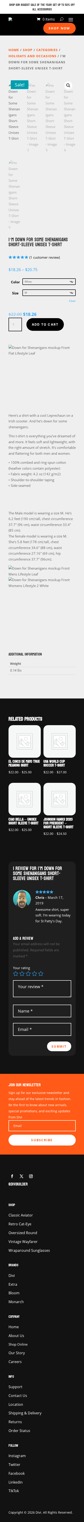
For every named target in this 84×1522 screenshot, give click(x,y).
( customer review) (44, 257)
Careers (15, 1361)
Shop (27, 50)
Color (15, 282)
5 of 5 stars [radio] (40, 973)
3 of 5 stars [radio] (28, 973)
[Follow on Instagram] (30, 1176)
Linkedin (16, 1482)
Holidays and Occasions (32, 56)
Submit (59, 1046)
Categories (47, 50)
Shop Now (59, 28)
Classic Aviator (21, 1215)
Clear (72, 301)
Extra (13, 1284)
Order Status (19, 1430)
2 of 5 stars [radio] (22, 973)
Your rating (21, 968)
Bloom (14, 1292)
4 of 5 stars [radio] (34, 973)
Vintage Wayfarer (23, 1241)
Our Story (17, 1352)
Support (15, 1386)
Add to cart (45, 324)
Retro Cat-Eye (20, 1223)
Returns (15, 1421)
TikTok (14, 1490)
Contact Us (18, 1395)
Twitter (14, 1464)
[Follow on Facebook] (12, 1176)
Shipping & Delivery (25, 1413)
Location (16, 1404)
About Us (16, 1335)
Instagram (17, 1455)
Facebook (17, 1473)
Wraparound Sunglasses (29, 1250)
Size (15, 293)
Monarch (16, 1301)
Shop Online (18, 1344)
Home (14, 50)
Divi (12, 1275)
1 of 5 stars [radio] (15, 973)
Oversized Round (23, 1232)
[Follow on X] (21, 1176)
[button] (68, 85)
